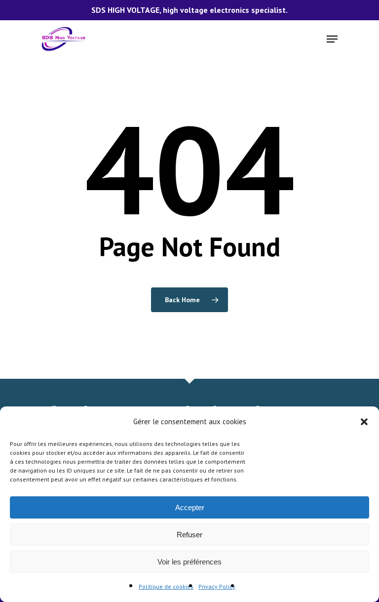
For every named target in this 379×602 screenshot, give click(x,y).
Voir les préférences (189, 562)
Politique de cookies (166, 586)
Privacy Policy (216, 586)
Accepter (189, 507)
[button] (364, 422)
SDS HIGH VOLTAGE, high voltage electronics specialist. (189, 10)
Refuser (189, 534)
